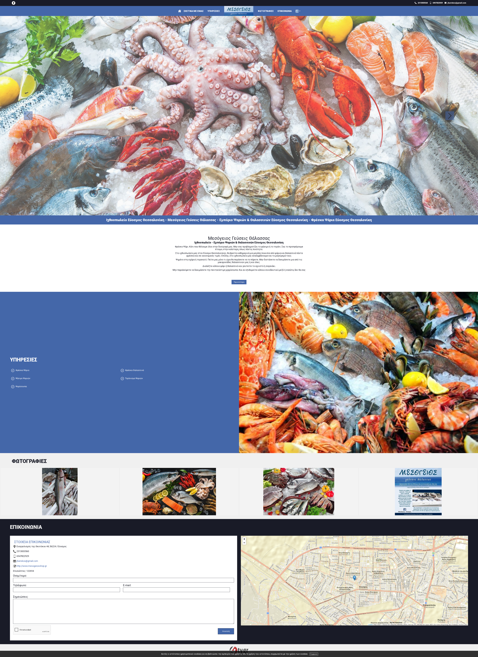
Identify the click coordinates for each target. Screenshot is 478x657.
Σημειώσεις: (20, 596)
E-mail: (127, 585)
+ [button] (244, 539)
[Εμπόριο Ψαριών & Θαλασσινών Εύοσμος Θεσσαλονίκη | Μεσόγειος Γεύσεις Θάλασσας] (13, 3)
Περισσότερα (239, 282)
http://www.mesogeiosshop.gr (32, 566)
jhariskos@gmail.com (27, 561)
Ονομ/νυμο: (20, 575)
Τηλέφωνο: (20, 585)
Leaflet (370, 624)
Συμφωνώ (313, 654)
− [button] (244, 542)
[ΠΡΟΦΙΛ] (180, 11)
